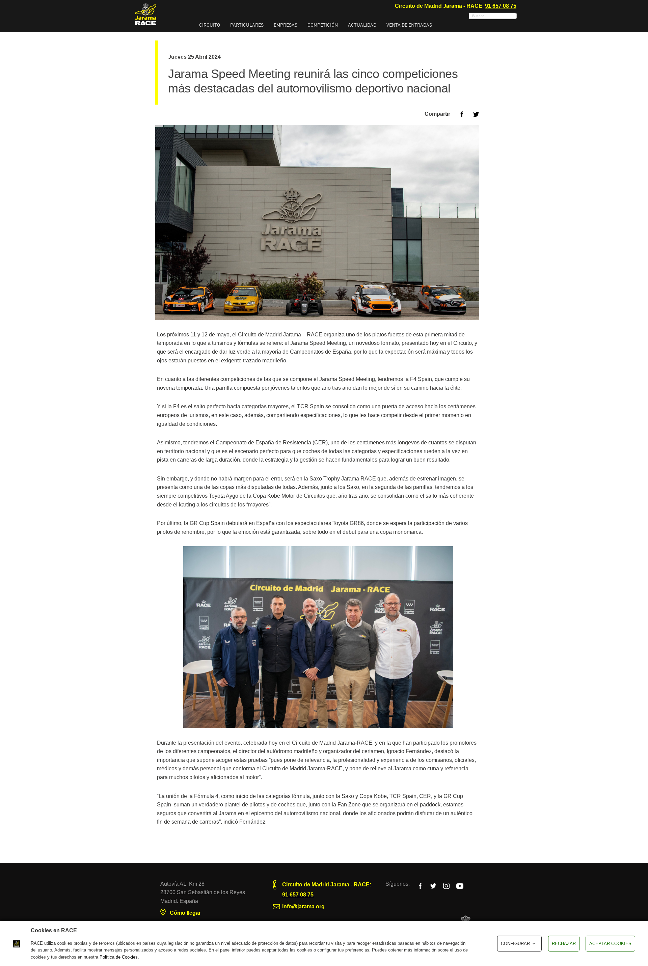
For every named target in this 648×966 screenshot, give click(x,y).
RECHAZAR (564, 943)
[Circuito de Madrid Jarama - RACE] (146, 14)
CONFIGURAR (515, 943)
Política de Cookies (119, 957)
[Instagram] (446, 885)
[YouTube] (459, 885)
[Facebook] (420, 885)
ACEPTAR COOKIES (610, 943)
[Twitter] (433, 885)
